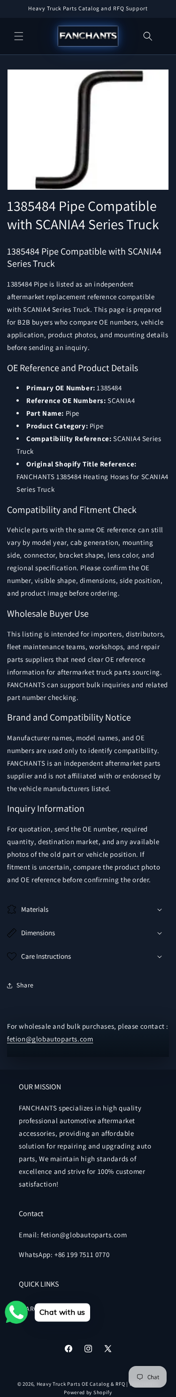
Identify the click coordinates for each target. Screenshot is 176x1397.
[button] (18, 36)
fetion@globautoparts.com (50, 1038)
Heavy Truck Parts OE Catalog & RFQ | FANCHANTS (98, 1384)
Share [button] (25, 985)
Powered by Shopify (88, 1392)
